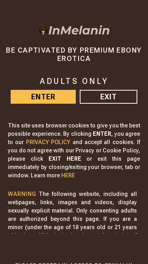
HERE (68, 175)
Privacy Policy (48, 142)
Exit (108, 97)
